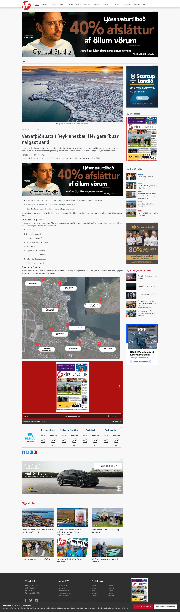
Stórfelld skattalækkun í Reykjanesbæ (146, 205)
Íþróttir (61, 4)
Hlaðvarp (106, 4)
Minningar (97, 4)
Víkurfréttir (127, 4)
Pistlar (53, 4)
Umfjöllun (111, 593)
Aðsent (78, 4)
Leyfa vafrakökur (143, 607)
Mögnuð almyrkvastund (147, 286)
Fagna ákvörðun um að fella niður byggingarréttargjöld (37, 531)
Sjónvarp (87, 4)
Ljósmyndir (116, 4)
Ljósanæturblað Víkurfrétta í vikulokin (70, 560)
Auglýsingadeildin (63, 591)
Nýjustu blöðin (62, 586)
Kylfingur (137, 4)
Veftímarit (111, 596)
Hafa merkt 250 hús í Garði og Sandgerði (105, 531)
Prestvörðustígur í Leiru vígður (36, 559)
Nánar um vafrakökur (121, 608)
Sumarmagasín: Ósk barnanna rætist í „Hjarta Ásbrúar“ (147, 313)
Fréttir (37, 4)
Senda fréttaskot (63, 596)
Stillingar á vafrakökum (165, 607)
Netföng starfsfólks (64, 593)
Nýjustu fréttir (30, 503)
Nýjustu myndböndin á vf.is (139, 270)
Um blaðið (61, 588)
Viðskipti (70, 4)
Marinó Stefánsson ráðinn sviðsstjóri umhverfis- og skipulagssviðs (69, 532)
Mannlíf (44, 4)
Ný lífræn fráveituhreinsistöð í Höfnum (105, 560)
